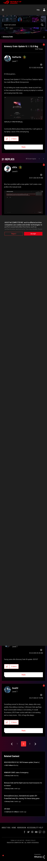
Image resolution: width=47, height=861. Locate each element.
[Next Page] (35, 744)
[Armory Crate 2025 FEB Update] (39, 159)
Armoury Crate (8, 37)
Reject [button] (13, 234)
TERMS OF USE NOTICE (17, 840)
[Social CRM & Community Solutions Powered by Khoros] (39, 856)
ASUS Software (9, 765)
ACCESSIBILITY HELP (35, 828)
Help (38, 10)
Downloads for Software (12, 812)
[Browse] (4, 10)
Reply (24, 147)
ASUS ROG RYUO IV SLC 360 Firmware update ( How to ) (22, 762)
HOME (14, 828)
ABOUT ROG (6, 828)
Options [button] (43, 37)
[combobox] (23, 24)
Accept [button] (33, 234)
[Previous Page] (12, 744)
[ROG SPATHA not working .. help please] (43, 159)
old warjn (7, 809)
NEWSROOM (21, 828)
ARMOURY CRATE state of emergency (16, 772)
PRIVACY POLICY (30, 840)
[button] (23, 108)
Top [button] (3, 855)
